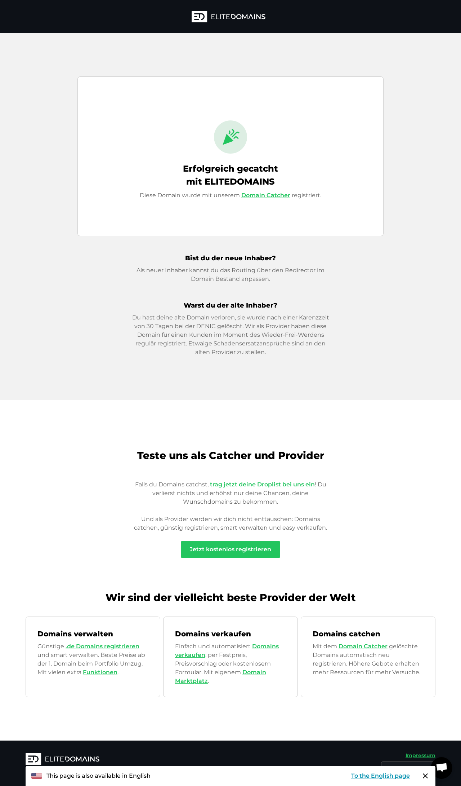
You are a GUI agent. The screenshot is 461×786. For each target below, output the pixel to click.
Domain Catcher (265, 195)
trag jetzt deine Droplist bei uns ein (262, 484)
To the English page (380, 775)
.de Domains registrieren (102, 646)
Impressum (420, 755)
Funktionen (100, 672)
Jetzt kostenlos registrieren (230, 549)
